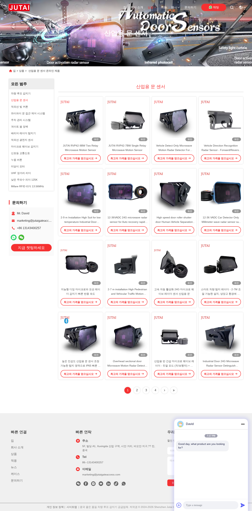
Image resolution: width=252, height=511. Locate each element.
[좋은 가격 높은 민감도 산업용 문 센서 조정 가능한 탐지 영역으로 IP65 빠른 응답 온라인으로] (81, 335)
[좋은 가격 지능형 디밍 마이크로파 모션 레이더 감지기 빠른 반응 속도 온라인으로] (81, 264)
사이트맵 (72, 506)
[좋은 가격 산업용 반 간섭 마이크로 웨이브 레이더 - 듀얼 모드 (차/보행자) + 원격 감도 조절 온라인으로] (174, 335)
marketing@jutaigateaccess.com (38, 220)
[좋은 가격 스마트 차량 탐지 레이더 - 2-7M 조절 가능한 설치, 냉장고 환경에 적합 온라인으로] (221, 264)
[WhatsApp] (13, 237)
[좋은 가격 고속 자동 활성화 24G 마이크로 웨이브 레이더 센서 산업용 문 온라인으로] (174, 264)
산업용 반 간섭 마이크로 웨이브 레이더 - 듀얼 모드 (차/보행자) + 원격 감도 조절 (174, 366)
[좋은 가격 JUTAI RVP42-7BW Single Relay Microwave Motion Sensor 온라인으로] (127, 120)
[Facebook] (85, 484)
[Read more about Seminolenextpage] (164, 390)
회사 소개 (137, 7)
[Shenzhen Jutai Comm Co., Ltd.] (19, 7)
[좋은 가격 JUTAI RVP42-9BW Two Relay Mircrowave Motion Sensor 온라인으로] (81, 120)
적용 (164, 7)
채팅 (216, 7)
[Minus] (243, 424)
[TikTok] (116, 484)
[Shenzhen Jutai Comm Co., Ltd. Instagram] (93, 484)
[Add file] (179, 505)
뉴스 (14, 467)
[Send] (243, 505)
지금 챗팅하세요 (31, 248)
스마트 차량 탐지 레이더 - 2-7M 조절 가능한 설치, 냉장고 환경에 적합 (221, 294)
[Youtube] (100, 484)
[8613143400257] (123, 484)
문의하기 (190, 7)
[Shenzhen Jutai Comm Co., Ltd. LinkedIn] (108, 484)
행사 (174, 7)
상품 (150, 7)
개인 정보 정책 (55, 506)
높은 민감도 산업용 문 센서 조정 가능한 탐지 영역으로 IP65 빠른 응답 (81, 366)
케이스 (15, 473)
